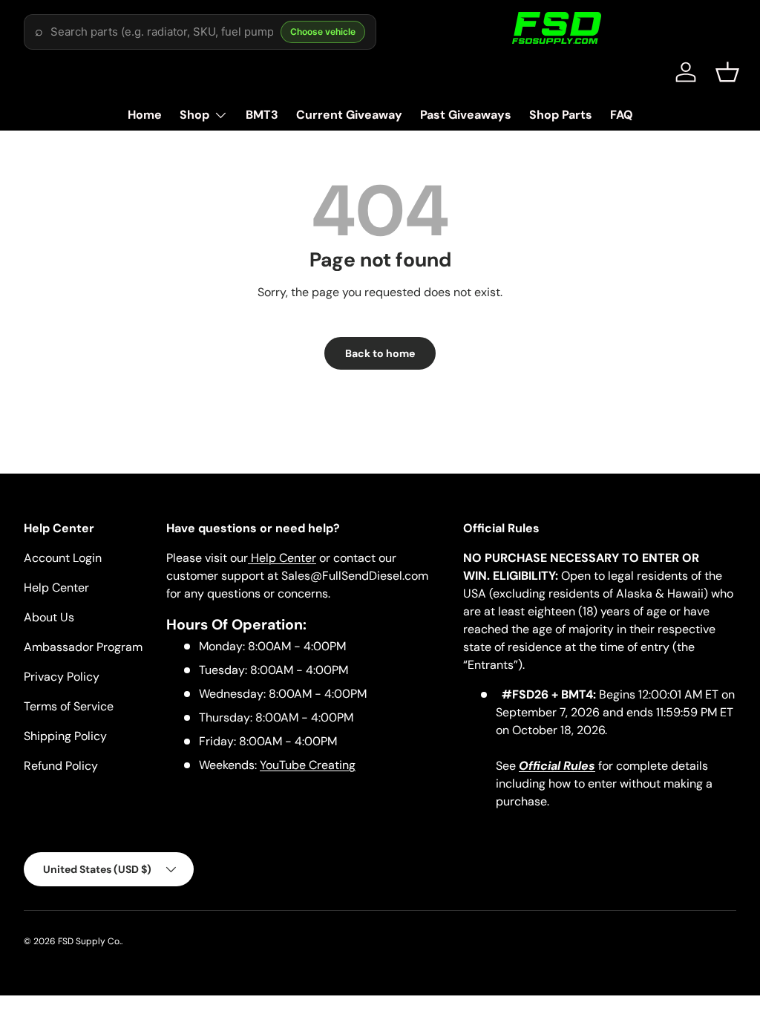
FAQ (621, 114)
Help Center (56, 587)
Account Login (63, 558)
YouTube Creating (308, 765)
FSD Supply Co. (89, 941)
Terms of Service (69, 706)
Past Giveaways (465, 114)
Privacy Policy (61, 676)
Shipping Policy (65, 736)
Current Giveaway (349, 114)
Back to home (380, 353)
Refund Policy (61, 765)
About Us (49, 617)
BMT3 (262, 114)
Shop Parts (560, 114)
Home (145, 114)
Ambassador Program (83, 647)
